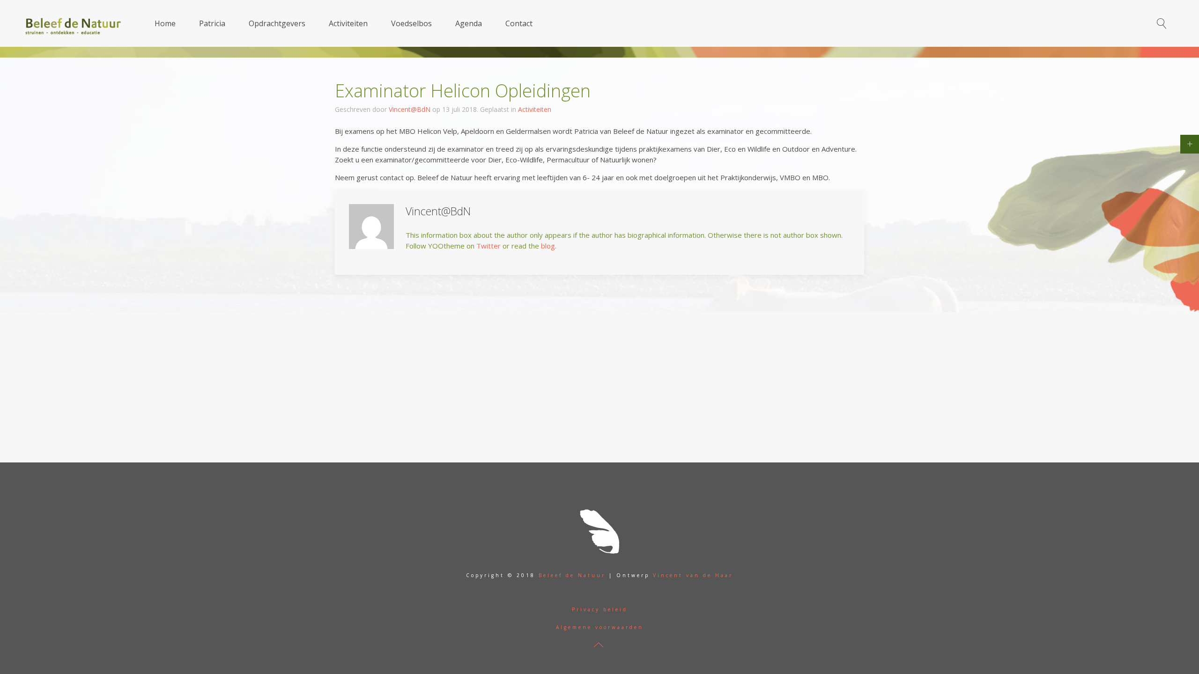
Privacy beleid (600, 609)
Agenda (468, 23)
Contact (519, 23)
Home (165, 23)
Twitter (488, 245)
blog (548, 245)
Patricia (212, 23)
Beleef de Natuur (572, 575)
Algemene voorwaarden (600, 627)
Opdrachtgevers (277, 23)
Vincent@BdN (409, 109)
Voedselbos (411, 23)
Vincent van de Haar (693, 575)
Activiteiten (348, 23)
